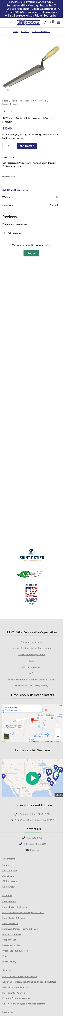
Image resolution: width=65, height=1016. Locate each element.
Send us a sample (41, 31)
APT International (31, 666)
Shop (15, 31)
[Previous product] (4, 111)
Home (5, 100)
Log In (31, 253)
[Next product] (12, 111)
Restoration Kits (11, 945)
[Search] (45, 22)
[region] (31, 575)
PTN (31, 660)
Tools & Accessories (22, 100)
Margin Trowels (10, 104)
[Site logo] (28, 22)
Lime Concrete (10, 923)
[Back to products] (8, 111)
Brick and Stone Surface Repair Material (23, 912)
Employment (8, 886)
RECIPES (25, 31)
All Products (21, 162)
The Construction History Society (31, 685)
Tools (5, 956)
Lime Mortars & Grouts (14, 907)
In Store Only (9, 961)
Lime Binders (9, 901)
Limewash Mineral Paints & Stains (20, 928)
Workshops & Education (15, 950)
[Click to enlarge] (8, 89)
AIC (31, 673)
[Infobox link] (4, 23)
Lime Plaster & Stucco (13, 918)
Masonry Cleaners (11, 934)
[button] (30, 604)
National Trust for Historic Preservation (31, 648)
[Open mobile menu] (59, 22)
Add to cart (27, 146)
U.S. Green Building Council (31, 654)
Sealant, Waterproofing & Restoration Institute (31, 679)
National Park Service (31, 642)
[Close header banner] (59, 9)
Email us (34, 849)
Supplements (9, 939)
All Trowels (40, 100)
